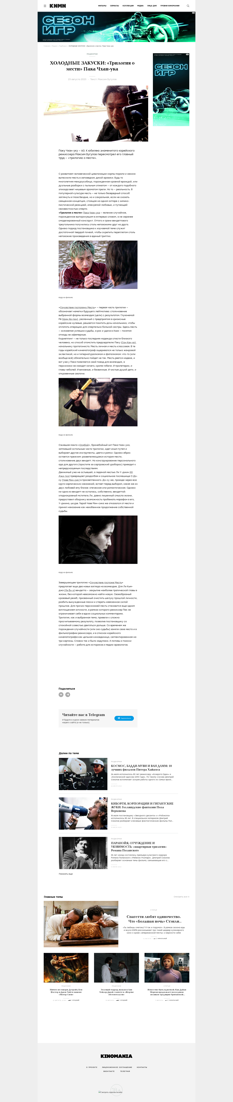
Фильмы (102, 6)
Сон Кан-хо (128, 342)
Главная (47, 46)
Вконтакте (109, 1071)
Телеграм (125, 1071)
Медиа (140, 6)
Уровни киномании (169, 6)
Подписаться (126, 718)
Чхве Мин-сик (71, 480)
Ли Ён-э (69, 590)
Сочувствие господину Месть (77, 307)
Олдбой (84, 445)
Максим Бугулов (107, 79)
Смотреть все (180, 897)
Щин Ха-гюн (70, 319)
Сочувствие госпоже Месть (106, 582)
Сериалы (114, 6)
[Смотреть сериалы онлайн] (117, 1093)
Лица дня (152, 6)
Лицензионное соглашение (117, 1067)
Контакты (142, 1067)
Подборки (63, 46)
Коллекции (128, 6)
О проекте (91, 1067)
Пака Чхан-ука (91, 212)
